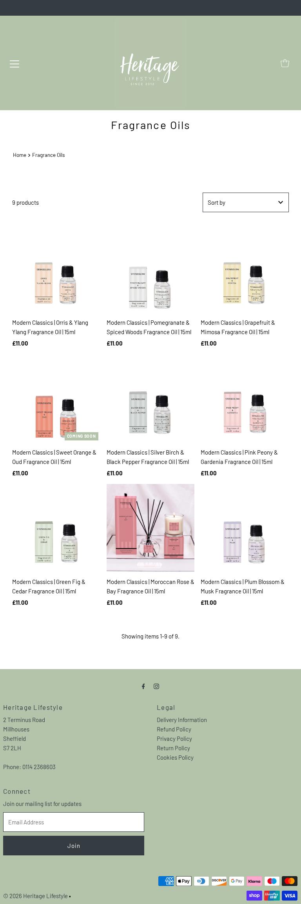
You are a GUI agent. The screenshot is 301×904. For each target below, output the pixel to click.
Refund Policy (174, 729)
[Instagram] (156, 685)
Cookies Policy (175, 757)
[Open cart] (285, 63)
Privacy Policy (174, 738)
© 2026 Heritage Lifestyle (35, 895)
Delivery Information (182, 719)
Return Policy (173, 747)
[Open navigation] (14, 63)
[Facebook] (143, 685)
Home (19, 154)
